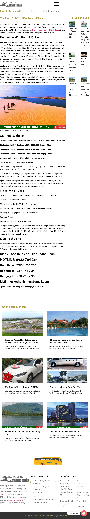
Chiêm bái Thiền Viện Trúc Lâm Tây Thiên (73, 64)
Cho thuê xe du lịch (14, 11)
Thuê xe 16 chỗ (28, 11)
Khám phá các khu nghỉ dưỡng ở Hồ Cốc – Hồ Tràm (65, 341)
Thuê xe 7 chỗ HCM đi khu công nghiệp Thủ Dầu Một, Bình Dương (21, 341)
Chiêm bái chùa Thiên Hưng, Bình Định (73, 89)
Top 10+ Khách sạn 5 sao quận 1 (64, 431)
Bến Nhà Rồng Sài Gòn (84, 62)
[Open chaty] (84, 513)
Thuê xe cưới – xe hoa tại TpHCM (21, 387)
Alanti (65, 516)
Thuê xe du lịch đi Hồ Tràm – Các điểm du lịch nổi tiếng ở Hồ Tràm (85, 36)
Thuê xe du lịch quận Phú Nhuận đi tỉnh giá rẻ (82, 504)
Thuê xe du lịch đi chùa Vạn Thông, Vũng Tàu (85, 89)
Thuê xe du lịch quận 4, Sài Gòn (65, 387)
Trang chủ (3, 11)
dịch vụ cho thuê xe (13, 500)
